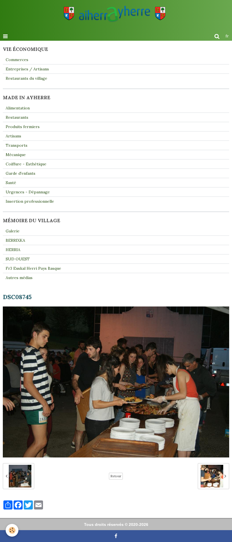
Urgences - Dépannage (28, 192)
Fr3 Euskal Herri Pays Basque (33, 268)
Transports (16, 145)
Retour (115, 476)
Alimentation (18, 108)
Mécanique (16, 154)
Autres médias (19, 277)
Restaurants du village (26, 78)
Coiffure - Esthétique (26, 164)
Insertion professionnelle (30, 201)
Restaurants (17, 117)
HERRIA (13, 249)
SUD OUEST (18, 259)
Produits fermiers (23, 126)
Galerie (13, 231)
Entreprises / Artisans (27, 69)
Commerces (17, 59)
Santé (11, 182)
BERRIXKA (15, 240)
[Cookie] (12, 530)
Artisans (13, 136)
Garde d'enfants (20, 173)
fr (227, 35)
